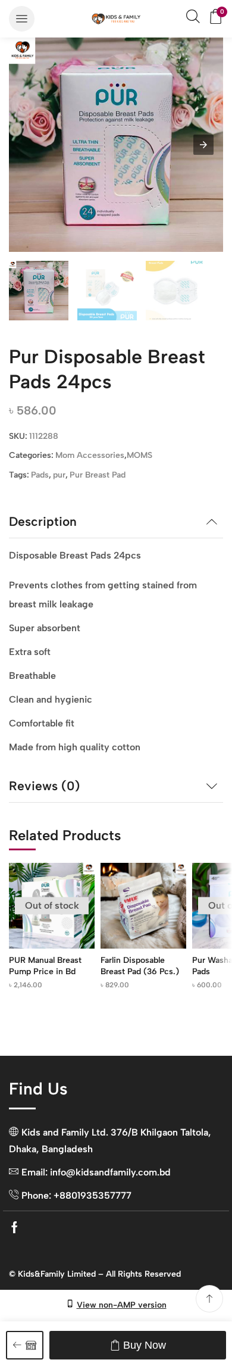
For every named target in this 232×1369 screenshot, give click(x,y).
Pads (40, 475)
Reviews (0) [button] (44, 785)
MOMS (139, 455)
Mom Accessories (89, 455)
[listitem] (38, 293)
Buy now (144, 1345)
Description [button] (43, 521)
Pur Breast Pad (98, 475)
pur (59, 475)
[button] (22, 19)
